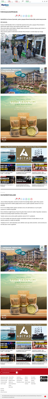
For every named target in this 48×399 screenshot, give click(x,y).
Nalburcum (11, 382)
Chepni (10, 385)
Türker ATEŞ (11, 377)
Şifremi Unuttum (4, 392)
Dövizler (26, 378)
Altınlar (26, 377)
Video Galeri (33, 378)
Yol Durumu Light (4, 380)
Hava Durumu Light (4, 377)
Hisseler (26, 380)
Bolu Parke (11, 387)
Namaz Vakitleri (20, 378)
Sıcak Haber (33, 383)
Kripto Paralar (27, 382)
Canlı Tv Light (3, 383)
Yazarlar (32, 380)
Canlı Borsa (19, 377)
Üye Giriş (2, 388)
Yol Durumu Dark (4, 382)
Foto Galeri (33, 377)
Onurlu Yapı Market (12, 383)
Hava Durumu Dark (4, 378)
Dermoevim (11, 378)
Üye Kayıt (2, 390)
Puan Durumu (19, 380)
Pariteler (26, 383)
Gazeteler (33, 382)
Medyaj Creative (12, 380)
